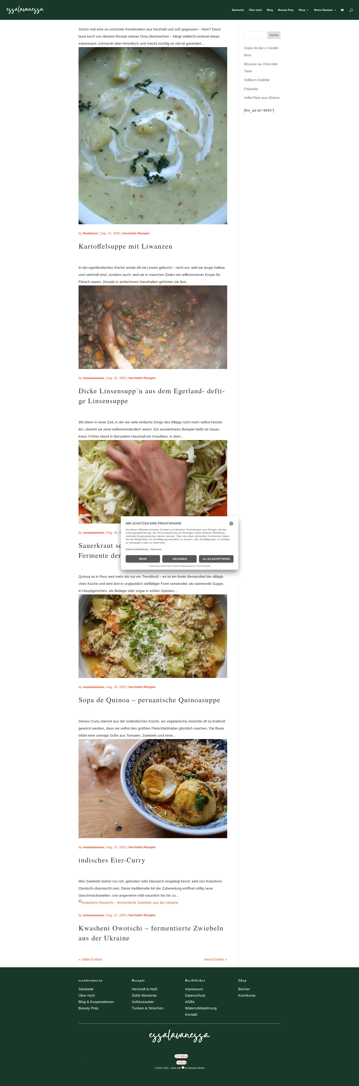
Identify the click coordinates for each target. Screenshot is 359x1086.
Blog (270, 10)
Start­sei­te (238, 10)
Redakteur (90, 233)
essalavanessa (93, 378)
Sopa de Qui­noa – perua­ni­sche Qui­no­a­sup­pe (149, 699)
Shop (302, 10)
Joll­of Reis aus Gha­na (262, 98)
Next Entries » (216, 959)
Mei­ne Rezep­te (323, 10)
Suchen (273, 35)
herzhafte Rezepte (135, 233)
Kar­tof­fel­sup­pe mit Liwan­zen (126, 246)
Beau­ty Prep (286, 10)
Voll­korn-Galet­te (257, 80)
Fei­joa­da (251, 89)
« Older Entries (90, 959)
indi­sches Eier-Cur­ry (112, 860)
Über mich (255, 10)
